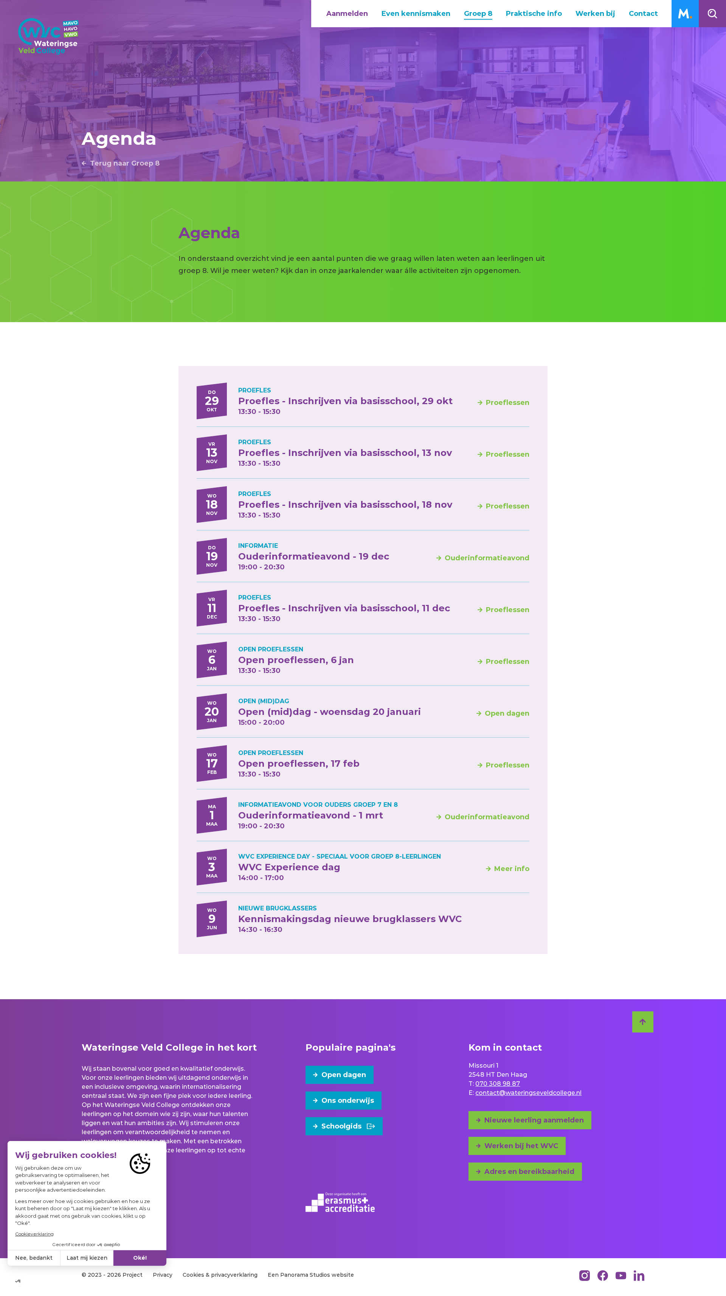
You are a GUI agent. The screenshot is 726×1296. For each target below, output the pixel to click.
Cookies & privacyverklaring (220, 1274)
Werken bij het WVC (521, 1146)
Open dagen (343, 1075)
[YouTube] (621, 1275)
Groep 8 (478, 13)
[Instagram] (584, 1275)
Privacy (162, 1274)
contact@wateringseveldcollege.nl (528, 1092)
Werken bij (595, 13)
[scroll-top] (642, 1021)
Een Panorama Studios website (311, 1274)
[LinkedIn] (639, 1275)
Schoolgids (341, 1126)
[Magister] (685, 13)
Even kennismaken (416, 13)
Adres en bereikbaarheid (529, 1171)
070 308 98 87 (497, 1083)
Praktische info (534, 13)
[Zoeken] (712, 13)
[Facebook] (602, 1275)
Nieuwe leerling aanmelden (534, 1120)
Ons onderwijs (347, 1100)
